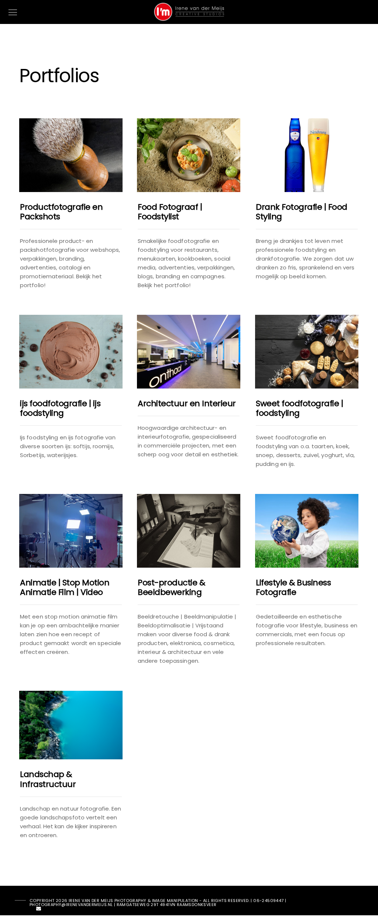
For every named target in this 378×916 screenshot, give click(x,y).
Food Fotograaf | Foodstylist (170, 211)
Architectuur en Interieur (187, 403)
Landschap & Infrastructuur (48, 779)
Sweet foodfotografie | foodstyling (299, 408)
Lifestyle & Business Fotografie (293, 587)
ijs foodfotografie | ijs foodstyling (60, 408)
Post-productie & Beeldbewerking (171, 587)
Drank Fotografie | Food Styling (301, 211)
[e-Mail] (38, 910)
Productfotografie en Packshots (61, 211)
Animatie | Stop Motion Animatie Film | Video (64, 587)
